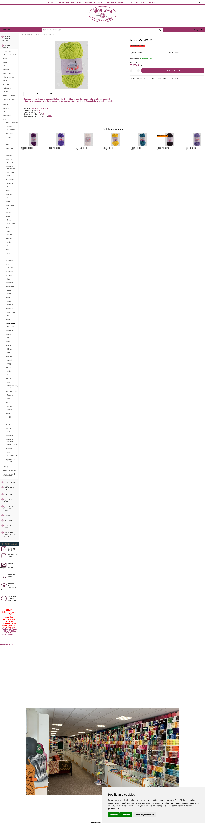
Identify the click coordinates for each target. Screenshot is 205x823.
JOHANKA (10, 268)
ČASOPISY (8, 515)
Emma (9, 209)
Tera (8, 421)
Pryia (9, 371)
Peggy (9, 364)
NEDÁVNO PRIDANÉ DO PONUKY (6, 38)
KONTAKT (152, 2)
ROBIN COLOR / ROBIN (12, 387)
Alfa (8, 144)
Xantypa (10, 435)
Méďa (9, 316)
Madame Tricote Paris (9, 100)
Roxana (9, 399)
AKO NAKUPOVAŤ (137, 2)
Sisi (8, 413)
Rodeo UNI (10, 395)
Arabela (9, 155)
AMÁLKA (10, 148)
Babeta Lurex (11, 163)
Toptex (6, 84)
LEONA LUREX (12, 456)
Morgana (10, 330)
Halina (9, 238)
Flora (9, 220)
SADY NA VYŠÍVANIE (6, 526)
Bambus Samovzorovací (11, 167)
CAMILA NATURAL (10, 470)
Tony (8, 424)
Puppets (7, 112)
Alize (5, 58)
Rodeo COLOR (12, 391)
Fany (8, 216)
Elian (5, 81)
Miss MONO (11, 323)
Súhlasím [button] (114, 815)
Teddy (9, 417)
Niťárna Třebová (9, 95)
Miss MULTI (11, 327)
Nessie (9, 334)
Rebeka (9, 378)
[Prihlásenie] (199, 2)
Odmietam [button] (126, 815)
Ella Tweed (11, 130)
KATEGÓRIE (7, 30)
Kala (8, 279)
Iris (8, 249)
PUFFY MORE (9, 494)
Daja (8, 190)
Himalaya (7, 88)
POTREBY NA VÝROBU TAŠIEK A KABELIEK (8, 534)
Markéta (10, 305)
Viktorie (9, 432)
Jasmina (10, 260)
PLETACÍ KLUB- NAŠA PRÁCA (69, 2)
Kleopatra (10, 286)
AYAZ (6, 62)
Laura (9, 290)
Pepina (9, 367)
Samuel (9, 406)
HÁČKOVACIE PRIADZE (8, 488)
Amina (9, 152)
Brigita (9, 126)
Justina (9, 275)
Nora (8, 342)
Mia (8, 319)
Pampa (9, 356)
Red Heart (7, 116)
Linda (9, 294)
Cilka (9, 187)
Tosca (9, 137)
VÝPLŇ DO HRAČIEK (6, 500)
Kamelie (10, 283)
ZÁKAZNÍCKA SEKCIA (93, 2)
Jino (8, 264)
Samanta (10, 133)
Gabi (8, 227)
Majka (9, 297)
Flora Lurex (11, 224)
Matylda (10, 308)
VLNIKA (6, 119)
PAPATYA (7, 104)
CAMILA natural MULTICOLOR (9, 475)
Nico (8, 338)
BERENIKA (10, 172)
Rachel (9, 375)
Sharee (9, 410)
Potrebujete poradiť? (44, 94)
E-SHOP (51, 2)
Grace (9, 231)
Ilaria (9, 242)
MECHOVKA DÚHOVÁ (10, 460)
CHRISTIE (10, 448)
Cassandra (10, 179)
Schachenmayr (9, 77)
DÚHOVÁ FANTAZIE (9, 440)
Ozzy (8, 353)
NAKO (6, 92)
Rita (8, 382)
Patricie (9, 360)
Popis (28, 94)
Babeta (9, 159)
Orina (9, 345)
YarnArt (6, 66)
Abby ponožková (12, 122)
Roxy (8, 402)
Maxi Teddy (11, 312)
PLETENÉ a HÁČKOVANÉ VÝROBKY (7, 508)
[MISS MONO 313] (71, 65)
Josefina (10, 272)
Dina (8, 198)
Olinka (9, 349)
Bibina (9, 176)
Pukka (6, 108)
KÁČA (9, 452)
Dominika (10, 205)
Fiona (9, 213)
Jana (9, 257)
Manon (9, 301)
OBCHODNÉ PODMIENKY (116, 2)
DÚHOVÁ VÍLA (12, 445)
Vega (9, 428)
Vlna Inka (7, 51)
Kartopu (6, 70)
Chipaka (10, 183)
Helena (9, 235)
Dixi (8, 201)
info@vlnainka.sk (6, 568)
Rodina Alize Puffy (10, 55)
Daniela (9, 194)
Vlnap (6, 467)
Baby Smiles (8, 73)
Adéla (9, 141)
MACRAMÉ (9, 520)
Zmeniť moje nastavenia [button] (144, 815)
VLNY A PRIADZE (6, 47)
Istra (8, 253)
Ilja (8, 246)
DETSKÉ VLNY (10, 482)
